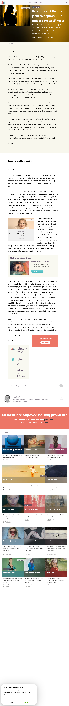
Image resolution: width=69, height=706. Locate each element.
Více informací (7, 697)
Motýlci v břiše (51, 573)
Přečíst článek (37, 271)
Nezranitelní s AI (30, 541)
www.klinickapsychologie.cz (20, 401)
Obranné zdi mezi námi (54, 509)
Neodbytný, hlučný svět (11, 541)
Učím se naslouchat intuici (55, 450)
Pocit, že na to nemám (32, 573)
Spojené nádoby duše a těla (12, 450)
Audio (35, 2)
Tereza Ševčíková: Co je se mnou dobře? (21, 235)
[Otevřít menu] (66, 2)
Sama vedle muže (9, 573)
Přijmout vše (26, 702)
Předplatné (45, 342)
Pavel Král (16, 397)
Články (29, 2)
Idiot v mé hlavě (8, 509)
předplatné (49, 419)
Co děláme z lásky (53, 541)
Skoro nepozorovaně (32, 509)
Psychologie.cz (3, 2)
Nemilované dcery (31, 450)
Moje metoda (8, 479)
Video (41, 2)
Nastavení (11, 702)
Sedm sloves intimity (40, 262)
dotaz (45, 422)
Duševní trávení (52, 479)
